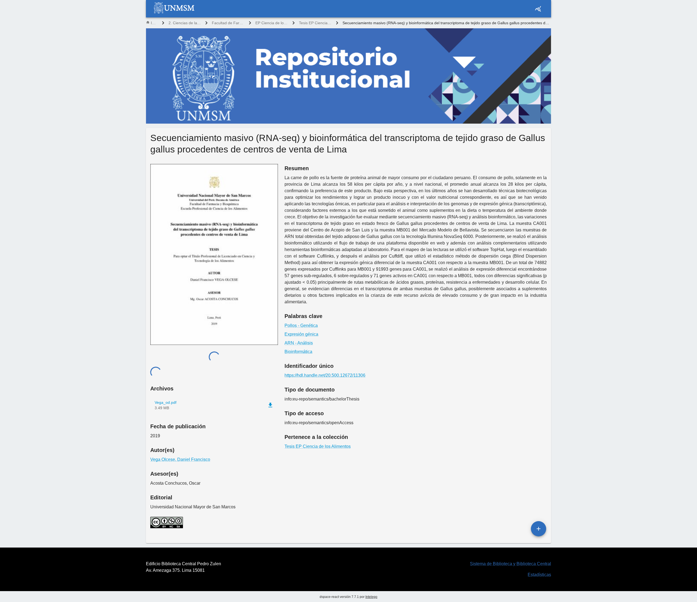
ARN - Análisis (299, 343)
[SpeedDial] (538, 528)
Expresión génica (301, 334)
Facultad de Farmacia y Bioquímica (228, 23)
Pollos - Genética (301, 325)
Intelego (371, 597)
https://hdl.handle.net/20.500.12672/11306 (325, 375)
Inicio (154, 23)
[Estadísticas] (538, 8)
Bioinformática (298, 351)
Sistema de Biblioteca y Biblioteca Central (510, 563)
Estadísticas (539, 574)
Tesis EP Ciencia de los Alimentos (315, 23)
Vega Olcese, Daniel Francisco (180, 459)
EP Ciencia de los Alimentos (271, 23)
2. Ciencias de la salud (185, 23)
